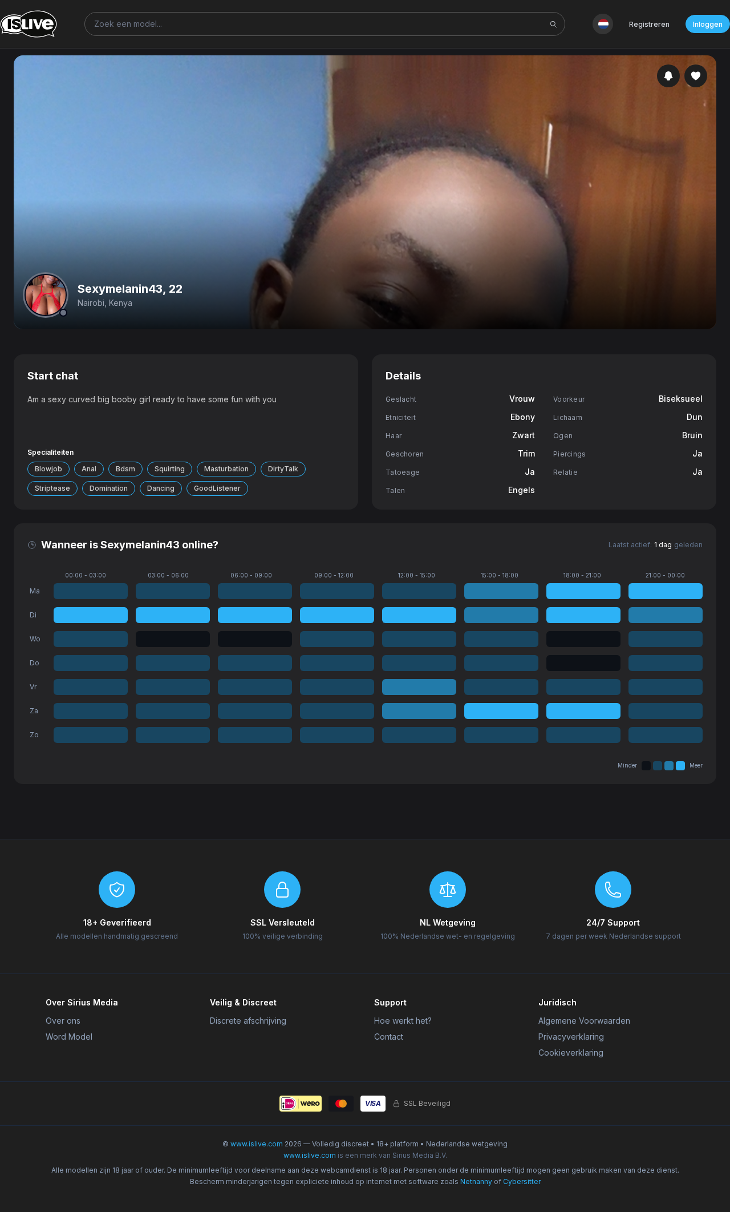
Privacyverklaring (571, 1036)
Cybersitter (522, 1181)
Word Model (69, 1036)
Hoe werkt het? (403, 1020)
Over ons (63, 1020)
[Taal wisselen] (603, 24)
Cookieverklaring (570, 1052)
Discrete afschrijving (248, 1020)
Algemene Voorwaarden (584, 1020)
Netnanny (476, 1181)
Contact (388, 1036)
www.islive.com (256, 1144)
